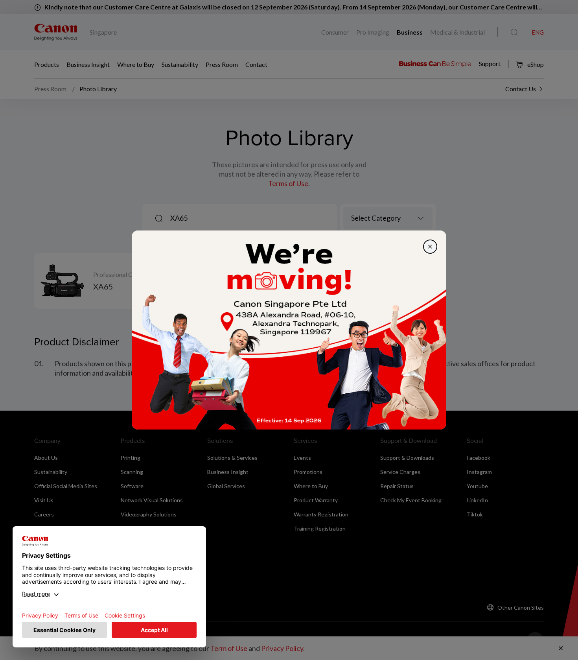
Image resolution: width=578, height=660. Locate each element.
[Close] (430, 246)
